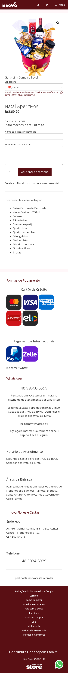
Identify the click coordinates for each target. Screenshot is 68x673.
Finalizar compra (34, 617)
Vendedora (10, 81)
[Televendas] (9, 4)
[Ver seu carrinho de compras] (47, 4)
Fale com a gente (34, 608)
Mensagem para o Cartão (18, 144)
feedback (34, 613)
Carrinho (34, 595)
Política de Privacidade (34, 630)
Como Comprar (34, 599)
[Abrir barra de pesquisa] (37, 4)
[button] (58, 23)
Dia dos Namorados (34, 604)
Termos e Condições (34, 634)
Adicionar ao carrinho (34, 172)
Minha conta (34, 625)
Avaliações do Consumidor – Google (34, 591)
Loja (34, 621)
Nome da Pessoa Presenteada (20, 131)
